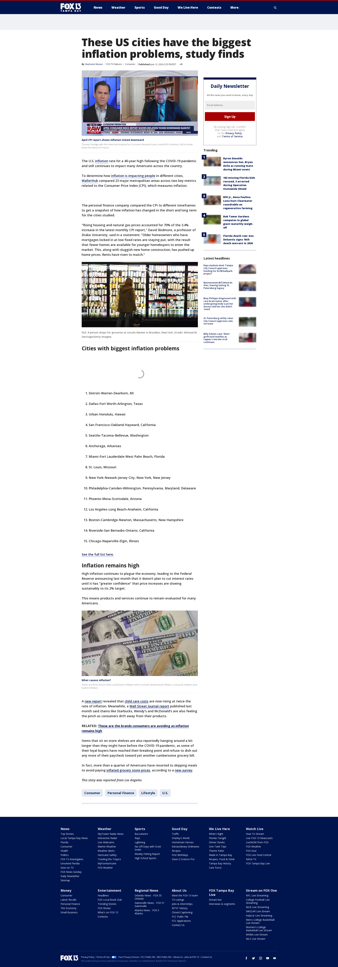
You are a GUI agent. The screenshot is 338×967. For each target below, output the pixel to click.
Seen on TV (67, 867)
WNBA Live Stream (257, 934)
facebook (246, 958)
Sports (140, 829)
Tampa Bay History (220, 863)
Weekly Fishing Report (147, 854)
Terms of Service (232, 136)
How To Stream (255, 833)
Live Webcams (106, 842)
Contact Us (178, 925)
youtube (267, 958)
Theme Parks (216, 850)
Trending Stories (107, 904)
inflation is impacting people (133, 176)
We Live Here (219, 829)
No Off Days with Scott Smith (148, 848)
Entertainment (109, 890)
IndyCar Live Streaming (259, 915)
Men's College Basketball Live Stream (260, 921)
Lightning (140, 842)
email (274, 958)
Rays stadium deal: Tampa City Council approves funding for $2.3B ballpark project (218, 269)
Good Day (179, 829)
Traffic (175, 833)
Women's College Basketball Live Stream (259, 928)
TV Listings (178, 899)
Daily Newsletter (70, 876)
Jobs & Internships (182, 904)
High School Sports (145, 858)
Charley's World (180, 838)
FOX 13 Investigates (72, 859)
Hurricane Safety (107, 855)
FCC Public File (180, 916)
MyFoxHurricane (107, 863)
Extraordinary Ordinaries (185, 846)
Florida (64, 842)
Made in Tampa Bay (220, 855)
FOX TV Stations (114, 64)
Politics (65, 855)
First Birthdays (180, 855)
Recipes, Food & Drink (221, 859)
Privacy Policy (234, 133)
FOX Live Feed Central (258, 855)
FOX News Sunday (71, 872)
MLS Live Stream (255, 938)
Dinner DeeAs (217, 842)
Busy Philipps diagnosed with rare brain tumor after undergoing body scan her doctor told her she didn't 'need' (220, 304)
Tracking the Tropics (109, 859)
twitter (253, 958)
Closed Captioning (182, 912)
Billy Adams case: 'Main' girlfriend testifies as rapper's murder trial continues (217, 338)
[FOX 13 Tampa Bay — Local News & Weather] (72, 7)
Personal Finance (120, 793)
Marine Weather (107, 846)
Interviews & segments (222, 904)
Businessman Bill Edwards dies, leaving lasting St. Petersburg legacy (218, 285)
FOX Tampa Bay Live (258, 863)
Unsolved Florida (70, 863)
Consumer (130, 64)
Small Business (69, 912)
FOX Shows (104, 908)
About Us (179, 890)
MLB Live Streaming (257, 907)
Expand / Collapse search (275, 7)
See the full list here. (98, 554)
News (65, 829)
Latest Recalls (68, 899)
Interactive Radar (107, 838)
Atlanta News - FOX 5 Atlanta (147, 912)
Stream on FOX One (261, 890)
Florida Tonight (217, 838)
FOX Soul (251, 850)
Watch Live (254, 829)
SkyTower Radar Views (111, 833)
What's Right (216, 833)
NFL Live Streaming (257, 895)
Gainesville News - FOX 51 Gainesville (149, 904)
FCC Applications (181, 920)
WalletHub (90, 181)
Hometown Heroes (183, 842)
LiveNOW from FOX (257, 842)
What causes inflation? (96, 680)
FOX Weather (105, 867)
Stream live (215, 899)
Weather (104, 829)
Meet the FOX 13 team (185, 895)
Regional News (146, 890)
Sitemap (65, 880)
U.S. (165, 793)
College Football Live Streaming (258, 901)
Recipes (176, 850)
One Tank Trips (217, 846)
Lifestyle (148, 793)
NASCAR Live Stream (258, 911)
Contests (103, 916)
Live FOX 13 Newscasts (259, 838)
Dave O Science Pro (183, 859)
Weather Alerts (106, 850)
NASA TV (251, 859)
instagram (260, 958)
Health (64, 850)
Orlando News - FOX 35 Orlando (148, 897)
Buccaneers (141, 833)
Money (66, 890)
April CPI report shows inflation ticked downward (113, 140)
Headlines (103, 895)
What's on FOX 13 (108, 912)
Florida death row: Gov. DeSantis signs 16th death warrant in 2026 (238, 239)
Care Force (215, 867)
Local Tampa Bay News (74, 838)
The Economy (68, 908)
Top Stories (67, 833)
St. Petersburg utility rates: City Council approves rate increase (218, 321)
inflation (101, 161)
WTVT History (179, 908)
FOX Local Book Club (110, 899)
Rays (137, 838)
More (234, 7)
